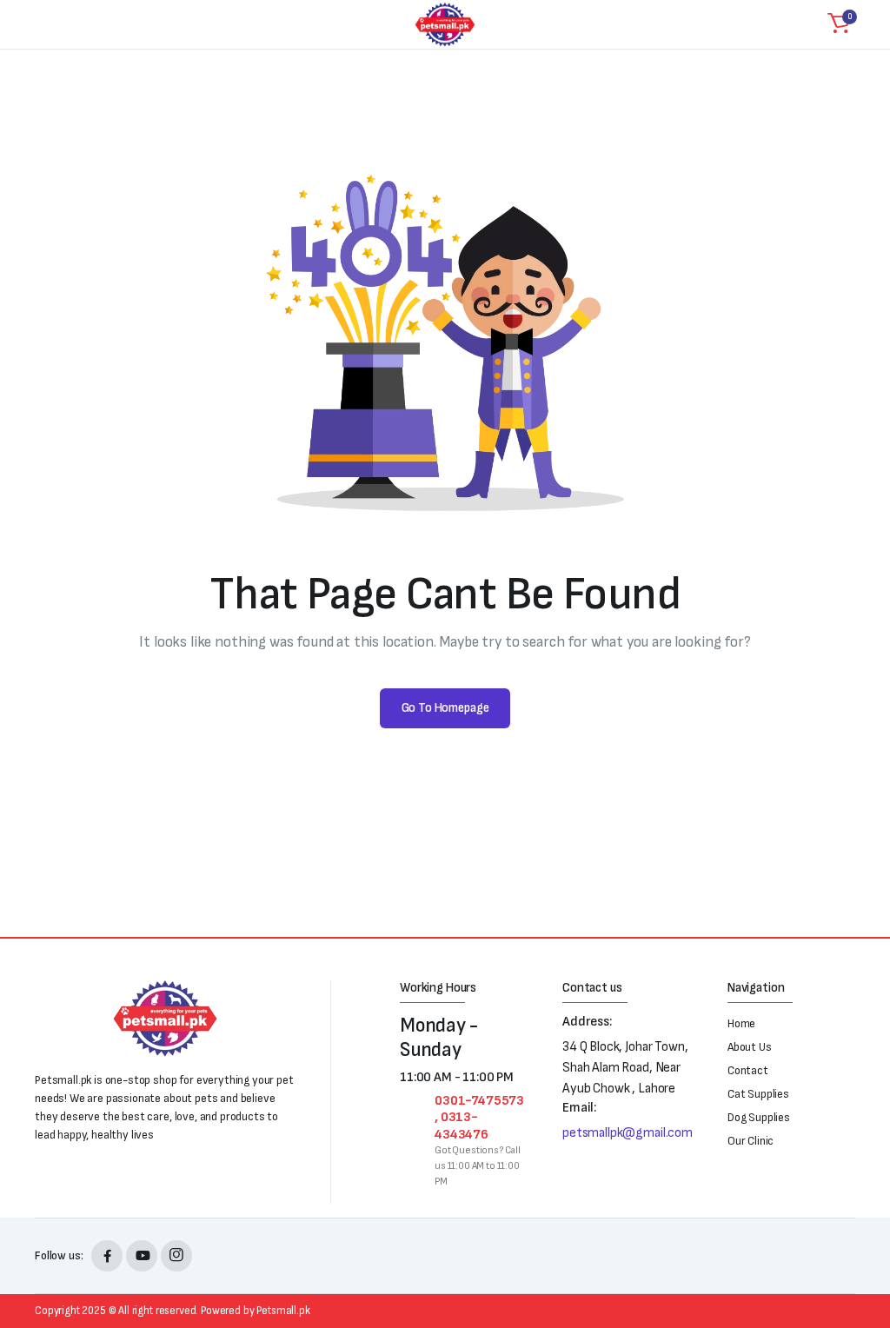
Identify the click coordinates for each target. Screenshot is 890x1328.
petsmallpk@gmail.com (627, 1133)
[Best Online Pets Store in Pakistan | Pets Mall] (445, 24)
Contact (747, 1070)
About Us (749, 1046)
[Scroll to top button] (862, 1249)
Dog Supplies (758, 1117)
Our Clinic (750, 1140)
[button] (838, 24)
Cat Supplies (758, 1093)
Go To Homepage (445, 708)
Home (741, 1023)
